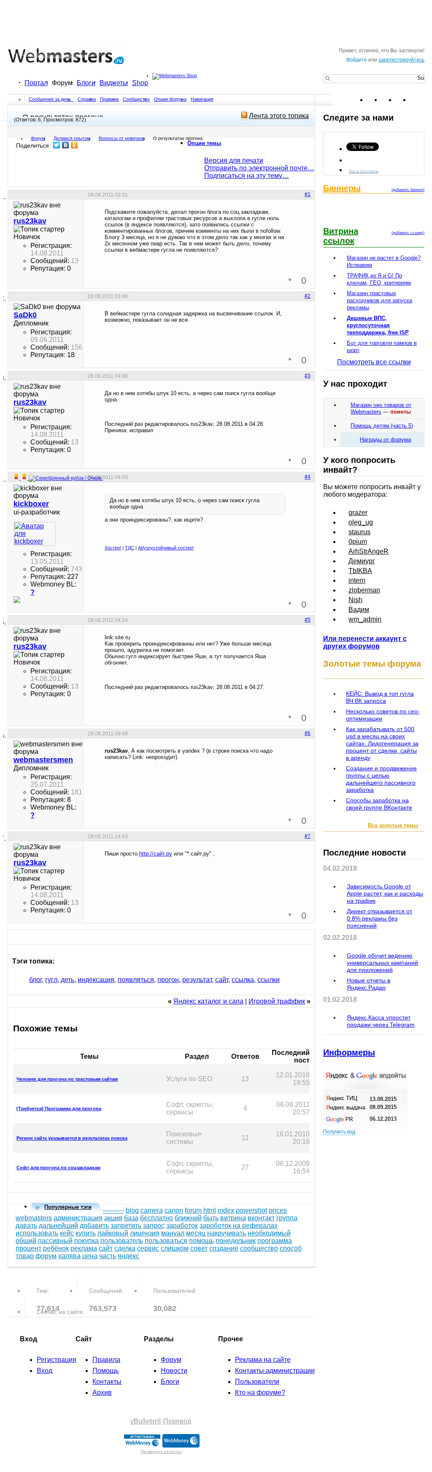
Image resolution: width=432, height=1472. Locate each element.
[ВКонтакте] (65, 145)
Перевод (177, 1421)
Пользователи (257, 1381)
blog (132, 1210)
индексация (96, 979)
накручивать (226, 1233)
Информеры (349, 1052)
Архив (102, 1392)
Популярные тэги (68, 1207)
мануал (172, 1233)
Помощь (105, 1370)
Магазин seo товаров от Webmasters (381, 408)
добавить (94, 1225)
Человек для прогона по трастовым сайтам (67, 1079)
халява (69, 1255)
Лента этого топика (279, 115)
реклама (83, 1248)
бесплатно (156, 1218)
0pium (357, 541)
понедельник (236, 1240)
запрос (154, 1225)
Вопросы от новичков (122, 138)
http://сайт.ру (155, 853)
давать (26, 1225)
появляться (136, 979)
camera (151, 1210)
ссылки (268, 979)
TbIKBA (360, 570)
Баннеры (342, 188)
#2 (307, 296)
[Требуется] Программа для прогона (58, 1108)
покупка (86, 1240)
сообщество (259, 1248)
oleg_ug (360, 522)
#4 (307, 477)
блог (35, 979)
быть (211, 1218)
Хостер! (113, 547)
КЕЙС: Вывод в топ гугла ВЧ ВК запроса (380, 697)
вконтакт (261, 1218)
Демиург (361, 561)
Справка (87, 99)
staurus (359, 532)
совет (199, 1248)
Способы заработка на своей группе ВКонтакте (379, 804)
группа (286, 1218)
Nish (355, 599)
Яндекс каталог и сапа (208, 1001)
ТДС (129, 547)
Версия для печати (233, 160)
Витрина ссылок (340, 235)
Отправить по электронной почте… (259, 168)
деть (67, 979)
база (131, 1218)
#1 (307, 194)
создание (223, 1248)
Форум (62, 82)
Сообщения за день (50, 99)
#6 (307, 733)
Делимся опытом (72, 138)
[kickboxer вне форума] (35, 534)
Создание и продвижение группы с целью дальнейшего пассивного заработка (381, 779)
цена (89, 1255)
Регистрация (56, 1359)
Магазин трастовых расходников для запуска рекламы (379, 300)
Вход (44, 1370)
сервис (148, 1248)
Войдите (356, 60)
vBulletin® (146, 1421)
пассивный (55, 1240)
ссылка (243, 979)
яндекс (128, 1255)
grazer (357, 512)
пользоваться (166, 1240)
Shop (140, 82)
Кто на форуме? (260, 1392)
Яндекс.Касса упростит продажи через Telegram (381, 1021)
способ (291, 1248)
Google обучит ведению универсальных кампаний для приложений (382, 962)
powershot (251, 1210)
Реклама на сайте (263, 1359)
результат (197, 979)
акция (113, 1218)
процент (28, 1248)
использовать (37, 1233)
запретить (126, 1225)
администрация (78, 1218)
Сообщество (136, 99)
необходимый (269, 1233)
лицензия (144, 1233)
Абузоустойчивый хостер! (166, 547)
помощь (201, 1240)
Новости (174, 1370)
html (209, 1210)
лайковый (112, 1233)
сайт (221, 979)
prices (278, 1210)
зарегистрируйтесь (401, 60)
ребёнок (56, 1248)
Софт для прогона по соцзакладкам (58, 1167)
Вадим (358, 609)
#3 (307, 376)
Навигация (202, 99)
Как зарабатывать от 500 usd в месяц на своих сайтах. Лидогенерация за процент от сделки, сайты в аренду (382, 743)
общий (26, 1240)
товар (25, 1255)
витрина (233, 1218)
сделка (124, 1248)
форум (46, 1255)
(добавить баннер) (408, 190)
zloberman (364, 590)
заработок (182, 1225)
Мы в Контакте (363, 170)
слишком (175, 1248)
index (226, 1210)
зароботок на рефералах (239, 1225)
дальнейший (58, 1225)
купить (86, 1233)
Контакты (107, 1381)
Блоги (86, 82)
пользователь (121, 1240)
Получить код (339, 1132)
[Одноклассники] (74, 145)
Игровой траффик (276, 1001)
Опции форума (170, 99)
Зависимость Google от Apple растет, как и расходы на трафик (385, 893)
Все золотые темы (393, 825)
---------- (113, 1210)
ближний (188, 1218)
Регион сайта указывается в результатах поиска (71, 1138)
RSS (417, 100)
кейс (67, 1233)
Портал (36, 82)
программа (274, 1240)
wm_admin (364, 619)
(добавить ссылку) (408, 233)
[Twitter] (56, 145)
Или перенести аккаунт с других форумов (365, 642)
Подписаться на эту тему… (246, 175)
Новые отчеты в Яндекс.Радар (368, 984)
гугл (51, 979)
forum (193, 1210)
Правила (109, 99)
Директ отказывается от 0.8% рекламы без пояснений (379, 918)
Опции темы (204, 143)
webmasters (34, 1218)
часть (107, 1255)
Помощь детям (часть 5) (382, 425)
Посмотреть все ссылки (374, 362)
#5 (307, 620)
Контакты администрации (275, 1370)
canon (174, 1210)
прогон (168, 979)
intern (356, 580)
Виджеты (114, 82)
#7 (307, 836)
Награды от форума (385, 439)
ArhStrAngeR (368, 551)
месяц (195, 1233)
